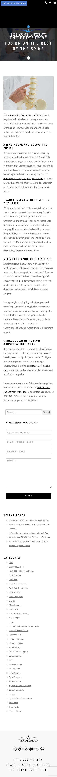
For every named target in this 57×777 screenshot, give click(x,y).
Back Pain (13, 579)
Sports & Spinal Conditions (20, 698)
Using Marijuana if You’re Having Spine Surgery (29, 520)
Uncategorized (15, 711)
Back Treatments (16, 596)
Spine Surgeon (15, 673)
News (11, 622)
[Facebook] (14, 749)
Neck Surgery (14, 618)
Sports (12, 694)
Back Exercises (15, 575)
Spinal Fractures (16, 643)
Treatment (13, 702)
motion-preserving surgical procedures (23, 178)
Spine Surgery (15, 681)
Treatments (14, 707)
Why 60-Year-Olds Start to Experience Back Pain (29, 537)
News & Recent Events (18, 630)
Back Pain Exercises (17, 584)
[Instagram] (37, 749)
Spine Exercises (15, 664)
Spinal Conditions (16, 639)
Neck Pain (13, 609)
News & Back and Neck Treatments (24, 626)
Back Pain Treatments (18, 588)
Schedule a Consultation (22, 422)
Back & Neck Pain (16, 567)
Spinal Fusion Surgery (18, 652)
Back (11, 562)
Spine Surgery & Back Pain (20, 685)
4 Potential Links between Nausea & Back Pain (28, 533)
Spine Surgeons (15, 677)
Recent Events (15, 634)
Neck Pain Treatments (18, 613)
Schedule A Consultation (14, 3)
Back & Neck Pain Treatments (21, 571)
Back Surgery (14, 592)
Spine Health (14, 668)
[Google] (26, 749)
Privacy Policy (28, 759)
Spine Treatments (16, 690)
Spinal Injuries (15, 656)
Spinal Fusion (14, 647)
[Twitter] (20, 749)
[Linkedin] (42, 749)
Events (12, 601)
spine (11, 660)
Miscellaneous (15, 605)
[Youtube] (31, 749)
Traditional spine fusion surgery (19, 115)
